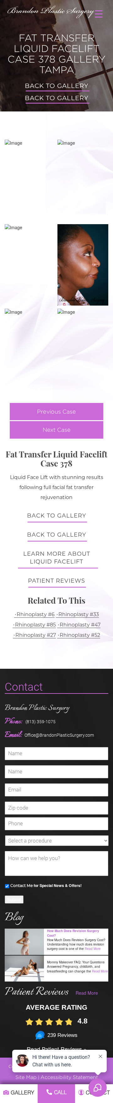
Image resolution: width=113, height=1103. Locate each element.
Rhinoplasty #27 (35, 635)
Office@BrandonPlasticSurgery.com (59, 735)
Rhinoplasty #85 (35, 625)
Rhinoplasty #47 (80, 625)
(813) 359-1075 (40, 721)
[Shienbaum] (51, 10)
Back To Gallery (57, 86)
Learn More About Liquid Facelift (56, 557)
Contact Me (21, 885)
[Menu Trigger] (98, 13)
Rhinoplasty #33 (78, 614)
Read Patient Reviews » (57, 1049)
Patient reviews (56, 580)
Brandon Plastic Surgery (37, 708)
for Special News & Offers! (46, 885)
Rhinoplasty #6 (36, 614)
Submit (14, 899)
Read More (93, 948)
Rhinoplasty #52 (80, 635)
